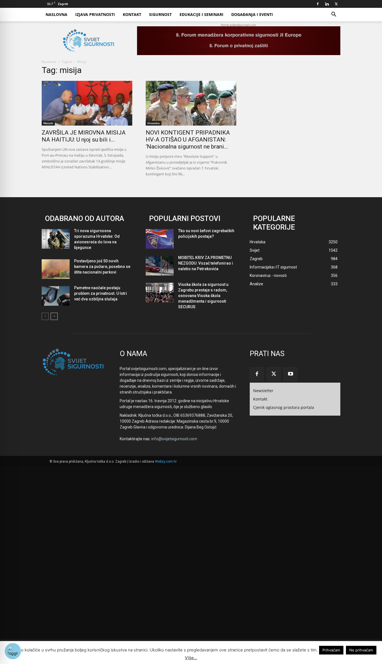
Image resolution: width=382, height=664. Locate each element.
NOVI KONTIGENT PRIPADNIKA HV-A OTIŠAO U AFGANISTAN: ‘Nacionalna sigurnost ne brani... (188, 139)
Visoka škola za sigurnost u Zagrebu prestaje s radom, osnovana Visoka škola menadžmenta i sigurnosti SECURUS (203, 295)
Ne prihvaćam (361, 650)
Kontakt (132, 14)
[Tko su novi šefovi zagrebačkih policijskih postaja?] (160, 239)
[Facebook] (317, 4)
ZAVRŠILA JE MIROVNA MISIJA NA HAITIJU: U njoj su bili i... (84, 136)
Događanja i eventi (252, 14)
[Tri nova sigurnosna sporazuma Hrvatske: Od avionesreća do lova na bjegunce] (56, 239)
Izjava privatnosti (95, 14)
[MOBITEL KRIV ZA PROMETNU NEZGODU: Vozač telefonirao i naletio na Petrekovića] (160, 266)
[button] (333, 15)
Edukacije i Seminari (201, 14)
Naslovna (56, 14)
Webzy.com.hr (166, 461)
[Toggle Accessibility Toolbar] (13, 651)
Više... (191, 657)
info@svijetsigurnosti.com (174, 439)
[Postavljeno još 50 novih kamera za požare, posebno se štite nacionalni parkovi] (56, 269)
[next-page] (54, 316)
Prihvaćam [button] (331, 650)
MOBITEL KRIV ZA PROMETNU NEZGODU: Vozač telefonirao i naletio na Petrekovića (205, 263)
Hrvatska (153, 123)
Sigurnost (160, 14)
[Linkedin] (327, 4)
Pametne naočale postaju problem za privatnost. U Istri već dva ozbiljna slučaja (100, 293)
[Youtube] (291, 374)
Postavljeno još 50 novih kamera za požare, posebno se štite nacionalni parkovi (102, 266)
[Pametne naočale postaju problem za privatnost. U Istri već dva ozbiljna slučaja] (56, 296)
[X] (336, 4)
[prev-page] (45, 316)
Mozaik (48, 123)
